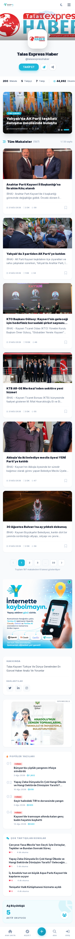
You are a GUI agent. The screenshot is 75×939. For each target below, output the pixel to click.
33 (53, 562)
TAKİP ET (29, 66)
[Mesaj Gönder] (43, 67)
